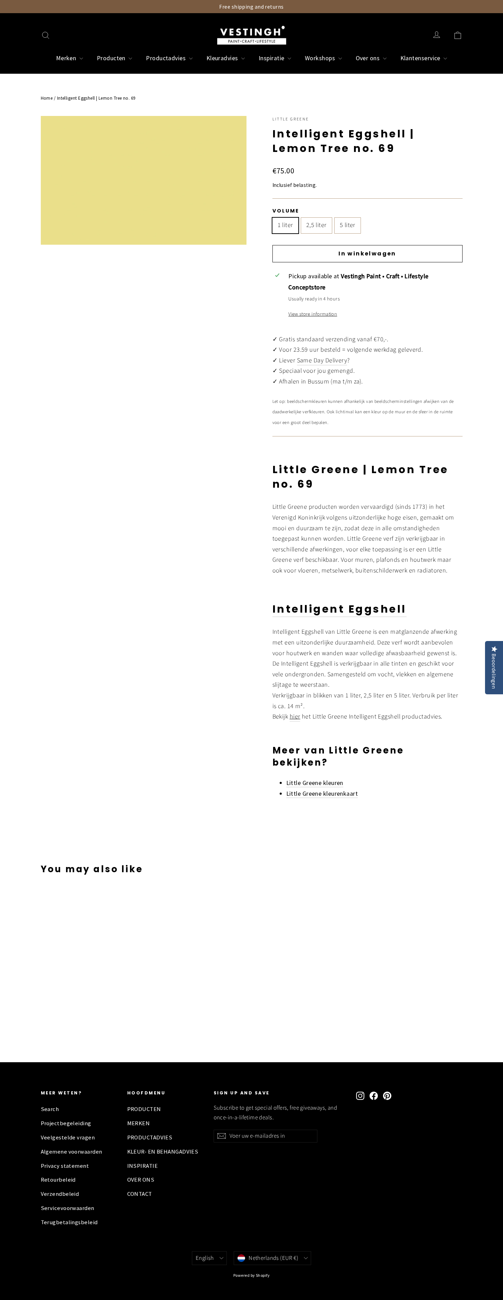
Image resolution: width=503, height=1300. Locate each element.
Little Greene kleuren (314, 783)
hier (295, 716)
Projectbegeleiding (66, 1123)
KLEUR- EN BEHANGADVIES (162, 1151)
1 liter (285, 225)
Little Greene (290, 119)
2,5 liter (316, 225)
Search (50, 1109)
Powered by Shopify (251, 1275)
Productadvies (166, 58)
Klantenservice (421, 58)
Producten (112, 58)
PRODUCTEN (144, 1109)
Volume (285, 210)
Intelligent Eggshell (339, 609)
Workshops (321, 58)
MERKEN (138, 1123)
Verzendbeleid (60, 1194)
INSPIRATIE (142, 1166)
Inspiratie (272, 58)
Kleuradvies (223, 58)
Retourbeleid (58, 1179)
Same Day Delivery (322, 360)
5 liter (347, 225)
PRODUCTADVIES (150, 1137)
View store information (312, 314)
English (205, 1258)
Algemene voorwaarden (71, 1151)
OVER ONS (141, 1179)
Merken (67, 58)
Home (47, 98)
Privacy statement (65, 1166)
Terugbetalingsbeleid (69, 1222)
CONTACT (139, 1194)
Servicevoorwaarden (67, 1208)
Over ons (368, 58)
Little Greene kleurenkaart (322, 793)
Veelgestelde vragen (68, 1137)
